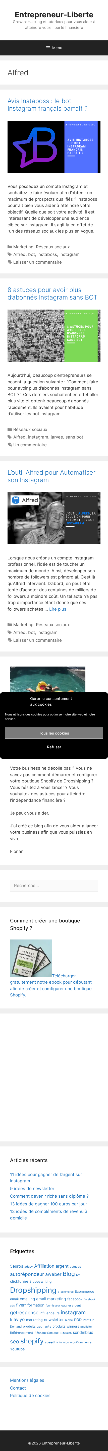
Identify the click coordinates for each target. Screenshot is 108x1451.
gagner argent (71, 1305)
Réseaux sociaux (53, 246)
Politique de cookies (30, 1395)
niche (69, 1320)
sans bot (74, 437)
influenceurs (50, 1313)
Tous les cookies (54, 733)
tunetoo (64, 1342)
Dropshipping (33, 1290)
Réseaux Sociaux (46, 1333)
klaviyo (17, 1319)
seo (14, 1341)
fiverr (21, 1305)
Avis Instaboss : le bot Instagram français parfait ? (47, 104)
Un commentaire (30, 444)
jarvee (57, 437)
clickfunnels (20, 1281)
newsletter (54, 1319)
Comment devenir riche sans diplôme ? (49, 1196)
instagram (70, 254)
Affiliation (44, 1266)
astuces (75, 1266)
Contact (18, 1388)
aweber (53, 1274)
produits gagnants (37, 1326)
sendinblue (83, 1332)
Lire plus (57, 609)
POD (78, 1320)
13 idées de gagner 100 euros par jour (48, 1203)
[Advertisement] (54, 1077)
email (14, 1299)
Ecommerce (84, 1291)
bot (31, 254)
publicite (86, 1326)
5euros (16, 1266)
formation (35, 1305)
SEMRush (66, 1333)
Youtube (17, 1349)
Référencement (21, 1333)
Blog (69, 1273)
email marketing (51, 1298)
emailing (27, 1298)
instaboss (47, 254)
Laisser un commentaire (37, 262)
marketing (34, 1320)
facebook (74, 1299)
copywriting (42, 1281)
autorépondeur (27, 1274)
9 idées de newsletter (32, 1188)
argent (62, 1266)
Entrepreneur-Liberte (54, 14)
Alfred (19, 254)
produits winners (65, 1326)
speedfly (51, 1342)
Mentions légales (27, 1380)
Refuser (54, 747)
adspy (28, 1266)
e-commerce (66, 1291)
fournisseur (53, 1305)
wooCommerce (80, 1342)
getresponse (24, 1313)
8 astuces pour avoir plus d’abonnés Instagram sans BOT (52, 293)
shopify (32, 1341)
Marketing (23, 246)
